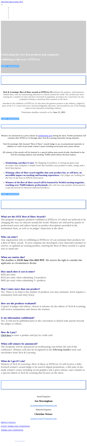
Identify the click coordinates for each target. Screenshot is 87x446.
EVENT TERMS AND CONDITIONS (15, 426)
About (12, 10)
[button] (10, 66)
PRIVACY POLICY (8, 422)
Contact (14, 16)
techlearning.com (45, 135)
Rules (12, 14)
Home (12, 8)
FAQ (11, 12)
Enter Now (14, 18)
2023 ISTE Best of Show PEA (12, 2)
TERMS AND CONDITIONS (12, 430)
